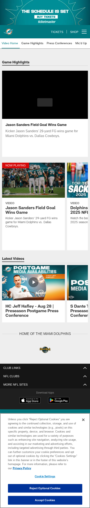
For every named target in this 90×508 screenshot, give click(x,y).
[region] (45, 462)
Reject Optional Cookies (45, 488)
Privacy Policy (54, 468)
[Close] (83, 424)
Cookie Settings (45, 476)
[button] (45, 102)
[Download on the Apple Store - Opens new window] (30, 400)
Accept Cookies (45, 500)
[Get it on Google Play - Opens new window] (59, 402)
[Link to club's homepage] (8, 30)
